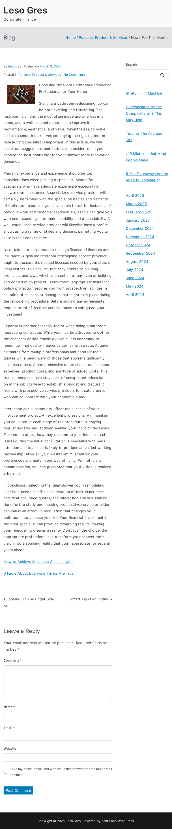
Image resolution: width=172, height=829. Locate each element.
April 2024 (135, 294)
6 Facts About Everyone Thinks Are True (38, 573)
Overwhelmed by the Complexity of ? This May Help (144, 113)
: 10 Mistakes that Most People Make (146, 156)
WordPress (126, 821)
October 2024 (138, 245)
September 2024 (140, 253)
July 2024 (134, 269)
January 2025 (138, 220)
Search (131, 64)
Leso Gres (25, 10)
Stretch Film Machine (144, 93)
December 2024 (140, 228)
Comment (12, 660)
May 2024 (134, 286)
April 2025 (135, 195)
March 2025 (136, 203)
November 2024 (140, 236)
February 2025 (138, 212)
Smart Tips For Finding (89, 599)
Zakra (105, 821)
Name (9, 707)
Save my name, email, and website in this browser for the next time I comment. (61, 771)
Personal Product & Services (40, 74)
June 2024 (135, 278)
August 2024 (137, 261)
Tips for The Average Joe (144, 136)
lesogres (14, 66)
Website (10, 748)
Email (9, 727)
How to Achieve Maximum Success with (38, 561)
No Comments (74, 74)
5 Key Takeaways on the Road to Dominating (147, 176)
